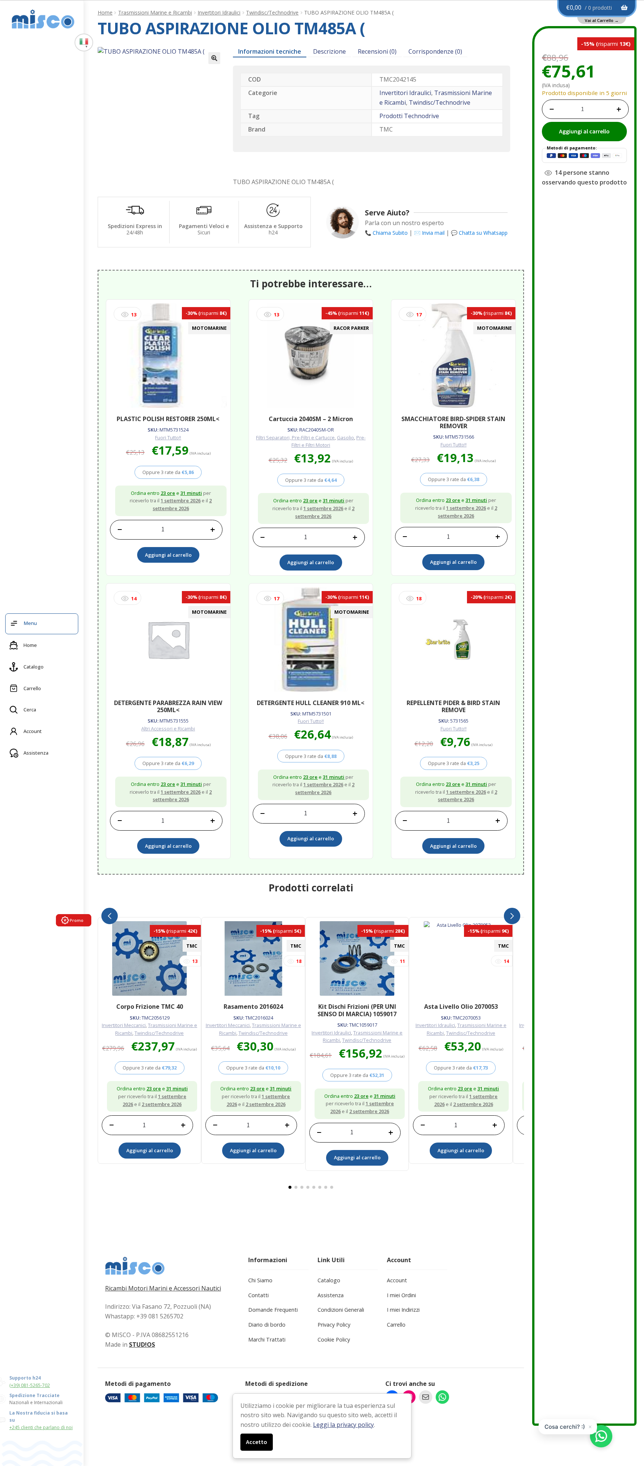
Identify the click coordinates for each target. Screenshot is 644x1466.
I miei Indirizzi (403, 1309)
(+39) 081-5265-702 (29, 1385)
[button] (214, 58)
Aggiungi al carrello (584, 131)
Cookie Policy (334, 1339)
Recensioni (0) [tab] (377, 51)
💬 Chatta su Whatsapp (479, 232)
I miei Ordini (401, 1295)
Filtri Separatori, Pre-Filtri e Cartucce (295, 437)
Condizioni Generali (341, 1309)
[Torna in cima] (625, 1421)
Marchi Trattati (266, 1339)
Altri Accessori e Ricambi (168, 728)
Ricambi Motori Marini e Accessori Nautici (163, 1288)
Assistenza (331, 1295)
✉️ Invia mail (429, 232)
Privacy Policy (334, 1324)
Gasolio (345, 437)
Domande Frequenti (273, 1309)
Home (105, 12)
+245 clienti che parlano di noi (41, 1427)
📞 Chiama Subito (386, 232)
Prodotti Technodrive (409, 116)
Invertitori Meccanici (124, 1025)
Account (397, 1280)
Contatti (258, 1295)
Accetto (256, 1442)
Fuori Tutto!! (168, 437)
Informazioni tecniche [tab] (269, 51)
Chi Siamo (260, 1280)
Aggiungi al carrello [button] (168, 555)
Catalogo (329, 1280)
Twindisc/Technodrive (272, 12)
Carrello (396, 1324)
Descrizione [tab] (329, 51)
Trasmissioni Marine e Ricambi (155, 12)
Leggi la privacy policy (343, 1425)
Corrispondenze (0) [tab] (435, 51)
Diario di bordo (266, 1324)
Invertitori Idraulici (219, 12)
